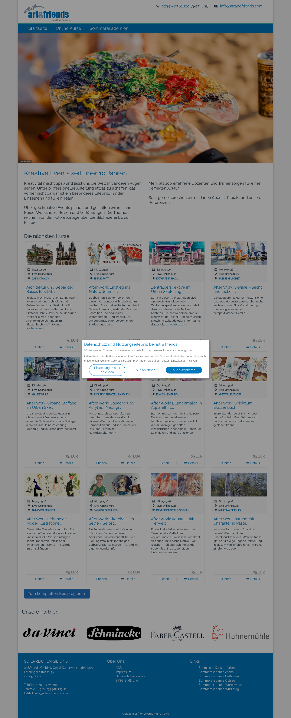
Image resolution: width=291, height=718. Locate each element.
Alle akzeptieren (184, 370)
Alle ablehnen (145, 370)
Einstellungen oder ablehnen (107, 370)
